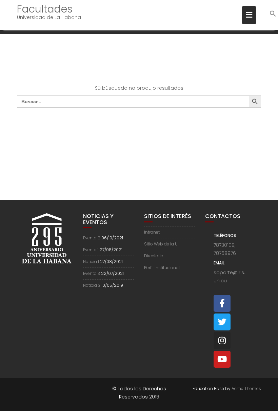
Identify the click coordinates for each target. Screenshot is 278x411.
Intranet (152, 232)
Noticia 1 (91, 261)
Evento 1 (91, 250)
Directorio (153, 256)
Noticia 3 (91, 285)
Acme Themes (246, 388)
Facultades (45, 9)
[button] (273, 15)
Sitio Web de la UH (162, 244)
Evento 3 (91, 273)
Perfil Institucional (162, 268)
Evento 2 (91, 238)
